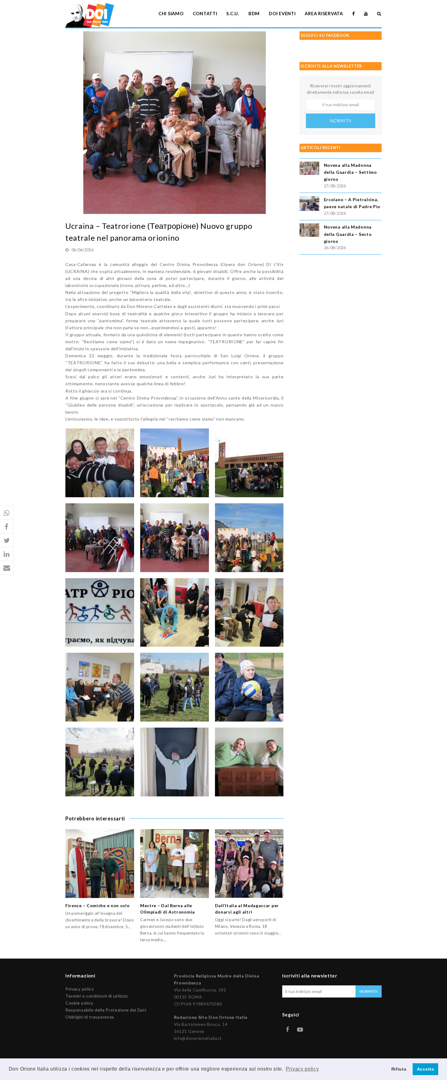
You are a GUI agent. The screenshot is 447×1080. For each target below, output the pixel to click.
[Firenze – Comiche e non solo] (99, 863)
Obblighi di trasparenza (89, 1016)
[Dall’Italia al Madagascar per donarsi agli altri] (249, 863)
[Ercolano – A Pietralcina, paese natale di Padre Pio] (309, 204)
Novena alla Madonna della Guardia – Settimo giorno (350, 172)
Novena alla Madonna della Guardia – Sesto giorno (348, 233)
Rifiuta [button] (399, 1069)
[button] (7, 513)
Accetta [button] (425, 1069)
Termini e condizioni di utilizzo (96, 995)
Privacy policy (79, 988)
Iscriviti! (341, 120)
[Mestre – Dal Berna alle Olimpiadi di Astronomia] (174, 863)
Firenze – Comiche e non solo (97, 905)
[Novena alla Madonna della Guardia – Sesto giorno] (309, 230)
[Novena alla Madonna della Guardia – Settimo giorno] (309, 169)
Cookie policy (79, 1002)
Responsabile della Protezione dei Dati (105, 1009)
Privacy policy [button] (302, 1068)
